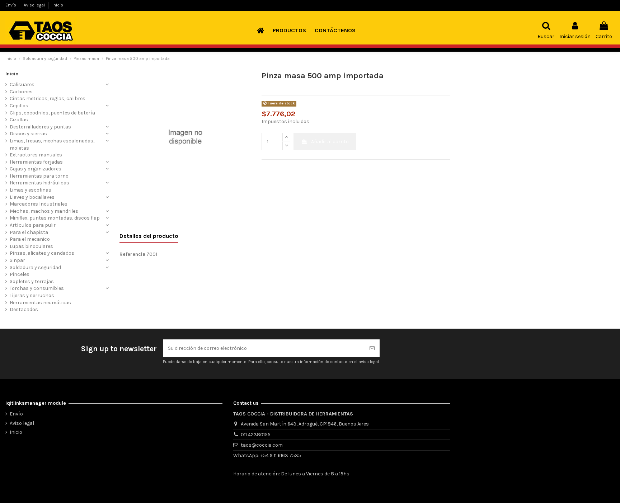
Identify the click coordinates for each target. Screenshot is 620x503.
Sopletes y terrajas (32, 281)
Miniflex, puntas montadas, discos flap (55, 218)
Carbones (21, 92)
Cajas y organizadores (35, 169)
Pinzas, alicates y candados (42, 253)
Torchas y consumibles (37, 288)
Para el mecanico (30, 239)
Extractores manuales (36, 155)
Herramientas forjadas (36, 162)
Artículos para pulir (33, 225)
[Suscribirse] (372, 348)
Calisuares (22, 84)
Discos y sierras (28, 134)
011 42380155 (256, 435)
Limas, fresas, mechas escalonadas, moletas (52, 144)
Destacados (24, 309)
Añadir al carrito (330, 141)
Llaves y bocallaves (32, 197)
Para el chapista (29, 232)
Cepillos (19, 106)
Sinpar (17, 260)
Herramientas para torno (39, 176)
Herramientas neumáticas (40, 303)
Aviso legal (35, 5)
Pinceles (19, 274)
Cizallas (19, 120)
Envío (11, 5)
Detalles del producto (148, 235)
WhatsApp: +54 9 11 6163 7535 (267, 455)
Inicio (57, 5)
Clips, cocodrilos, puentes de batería (52, 113)
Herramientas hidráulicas (39, 183)
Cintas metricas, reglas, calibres (47, 98)
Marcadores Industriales (38, 204)
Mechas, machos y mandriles (44, 211)
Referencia (132, 254)
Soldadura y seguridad (35, 267)
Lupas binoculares (31, 246)
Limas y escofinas (30, 190)
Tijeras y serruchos (32, 295)
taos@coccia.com (262, 445)
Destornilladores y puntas (40, 127)
